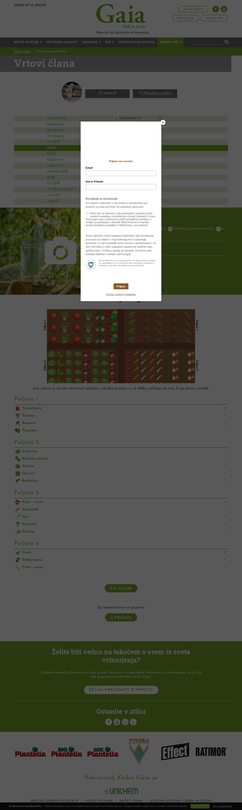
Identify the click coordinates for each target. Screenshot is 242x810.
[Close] (163, 122)
